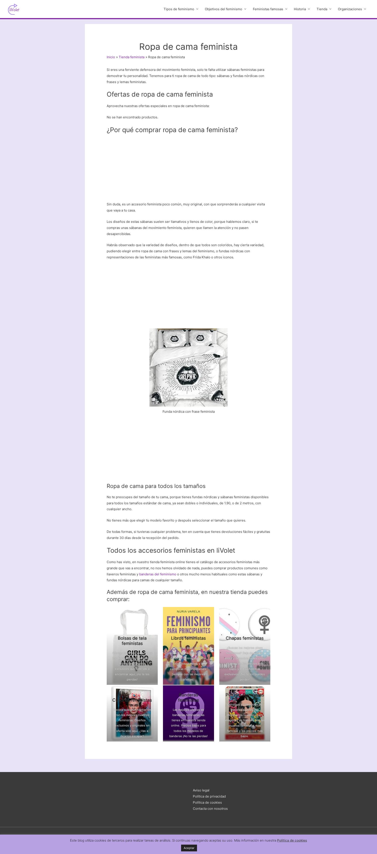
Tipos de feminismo (179, 9)
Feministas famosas (268, 9)
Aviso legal (201, 790)
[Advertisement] (188, 168)
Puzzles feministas (245, 694)
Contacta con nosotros (210, 808)
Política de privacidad (209, 796)
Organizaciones (350, 9)
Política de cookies (207, 802)
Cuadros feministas (132, 700)
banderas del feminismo (157, 574)
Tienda (322, 9)
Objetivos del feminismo (223, 9)
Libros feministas (188, 638)
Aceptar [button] (189, 848)
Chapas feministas (245, 638)
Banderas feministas (188, 697)
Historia (300, 9)
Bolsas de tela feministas (132, 641)
